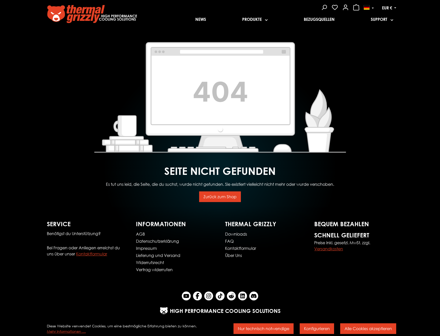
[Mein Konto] (345, 7)
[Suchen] (324, 7)
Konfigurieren (317, 328)
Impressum (146, 248)
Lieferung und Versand (158, 255)
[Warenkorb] (356, 7)
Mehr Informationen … (66, 331)
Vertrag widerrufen (154, 269)
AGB (140, 234)
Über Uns (233, 255)
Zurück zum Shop (220, 196)
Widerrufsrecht (150, 262)
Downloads (236, 234)
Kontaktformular (91, 253)
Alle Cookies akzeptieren (368, 328)
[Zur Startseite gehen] (116, 12)
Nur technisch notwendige (263, 328)
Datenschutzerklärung (157, 241)
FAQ (229, 241)
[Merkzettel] (334, 7)
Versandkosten (328, 248)
